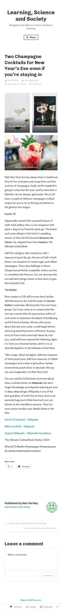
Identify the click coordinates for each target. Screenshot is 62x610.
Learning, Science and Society (31, 15)
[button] (17, 113)
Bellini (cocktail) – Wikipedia (19, 426)
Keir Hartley (12, 80)
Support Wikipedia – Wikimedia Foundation (28, 433)
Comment (47, 575)
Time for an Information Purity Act (39, 529)
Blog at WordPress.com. (31, 600)
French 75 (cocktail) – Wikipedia (21, 419)
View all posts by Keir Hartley (17, 507)
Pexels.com (17, 129)
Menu (32, 37)
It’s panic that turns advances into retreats (25, 524)
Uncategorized (31, 80)
